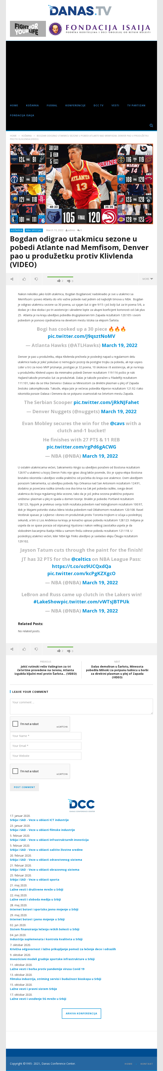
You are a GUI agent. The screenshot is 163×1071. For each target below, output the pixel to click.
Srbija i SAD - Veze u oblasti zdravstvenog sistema (46, 860)
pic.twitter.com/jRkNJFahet (106, 402)
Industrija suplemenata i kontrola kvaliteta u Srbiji (46, 939)
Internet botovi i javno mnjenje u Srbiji (37, 919)
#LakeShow (47, 601)
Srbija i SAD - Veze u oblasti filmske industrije (42, 830)
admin (71, 230)
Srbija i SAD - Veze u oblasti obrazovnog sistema (44, 869)
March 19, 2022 (119, 345)
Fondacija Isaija (22, 115)
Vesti (115, 105)
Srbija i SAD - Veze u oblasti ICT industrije (39, 820)
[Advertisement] (81, 71)
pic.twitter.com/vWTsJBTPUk (95, 601)
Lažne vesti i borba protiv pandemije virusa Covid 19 (47, 969)
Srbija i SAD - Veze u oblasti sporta (34, 879)
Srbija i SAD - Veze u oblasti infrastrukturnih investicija (49, 840)
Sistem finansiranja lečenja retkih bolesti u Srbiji (44, 929)
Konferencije (75, 105)
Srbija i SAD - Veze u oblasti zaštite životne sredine (46, 850)
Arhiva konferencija (81, 1013)
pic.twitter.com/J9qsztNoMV (81, 336)
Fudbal (52, 105)
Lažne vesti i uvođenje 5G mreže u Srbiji (38, 999)
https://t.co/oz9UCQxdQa (81, 566)
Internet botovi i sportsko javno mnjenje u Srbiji (44, 909)
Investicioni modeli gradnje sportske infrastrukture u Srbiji (52, 959)
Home (14, 105)
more (146, 279)
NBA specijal (34, 230)
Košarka (32, 105)
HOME (128, 1063)
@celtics (81, 559)
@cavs (117, 423)
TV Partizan (136, 105)
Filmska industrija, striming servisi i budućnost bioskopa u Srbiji (55, 979)
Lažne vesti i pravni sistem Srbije (33, 989)
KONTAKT (147, 1063)
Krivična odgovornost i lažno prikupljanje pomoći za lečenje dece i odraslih (63, 949)
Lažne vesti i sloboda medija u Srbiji (35, 899)
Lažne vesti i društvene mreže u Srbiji (36, 889)
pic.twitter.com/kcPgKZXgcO (81, 573)
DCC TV (99, 105)
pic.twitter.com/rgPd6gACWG (81, 446)
